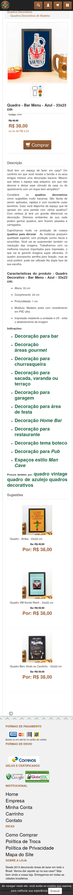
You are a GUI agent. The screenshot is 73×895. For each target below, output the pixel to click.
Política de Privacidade (30, 847)
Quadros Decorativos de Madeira (30, 15)
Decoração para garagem (32, 395)
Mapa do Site (20, 854)
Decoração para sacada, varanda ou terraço (36, 378)
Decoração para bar (36, 335)
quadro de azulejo (27, 479)
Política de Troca (23, 841)
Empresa (15, 800)
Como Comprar (22, 834)
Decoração (38, 420)
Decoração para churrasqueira (32, 361)
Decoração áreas (31, 347)
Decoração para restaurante (32, 431)
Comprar (39, 144)
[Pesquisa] (38, 5)
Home (12, 794)
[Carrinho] (58, 5)
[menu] (67, 5)
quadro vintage (50, 473)
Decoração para (37, 451)
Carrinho (15, 813)
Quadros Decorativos (19, 12)
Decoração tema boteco (41, 442)
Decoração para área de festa (38, 409)
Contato (14, 820)
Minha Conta (19, 807)
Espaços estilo (36, 462)
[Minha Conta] (48, 5)
